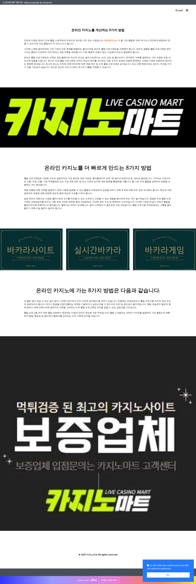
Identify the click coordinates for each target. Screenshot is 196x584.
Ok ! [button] (168, 575)
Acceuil (179, 10)
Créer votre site (109, 580)
